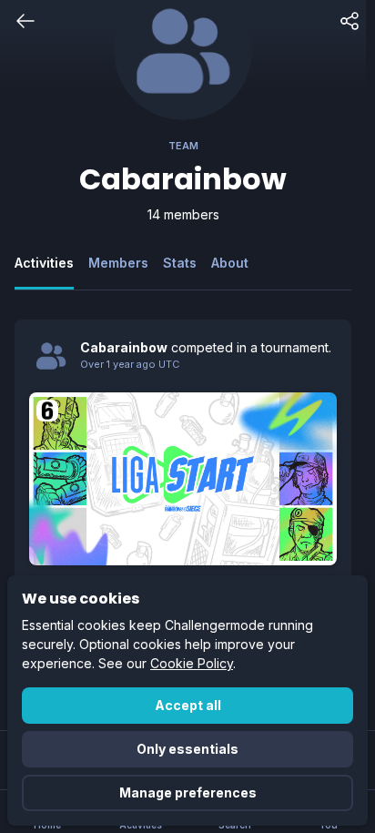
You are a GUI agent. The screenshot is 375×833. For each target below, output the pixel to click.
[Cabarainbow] (51, 356)
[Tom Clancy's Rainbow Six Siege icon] (47, 411)
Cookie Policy (191, 663)
